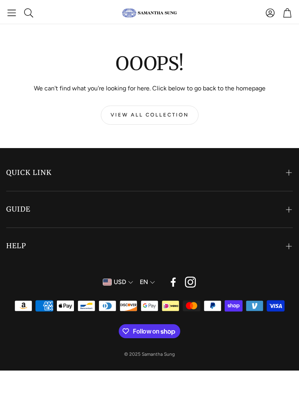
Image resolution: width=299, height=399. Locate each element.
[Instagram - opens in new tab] (190, 282)
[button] (11, 12)
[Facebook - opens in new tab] (173, 282)
